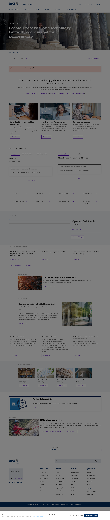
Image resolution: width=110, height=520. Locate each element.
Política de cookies (38, 516)
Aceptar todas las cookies (91, 515)
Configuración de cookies (76, 515)
